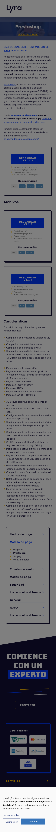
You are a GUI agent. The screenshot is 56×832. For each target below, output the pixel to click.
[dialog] (28, 809)
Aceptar (33, 821)
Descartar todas (11, 814)
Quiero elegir (12, 821)
